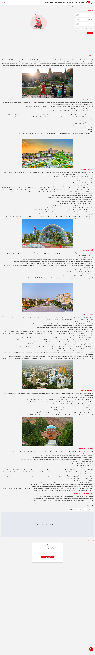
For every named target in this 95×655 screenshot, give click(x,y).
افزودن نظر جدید (47, 557)
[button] (90, 33)
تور (86, 7)
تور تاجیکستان (80, 7)
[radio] (86, 508)
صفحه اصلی (91, 7)
